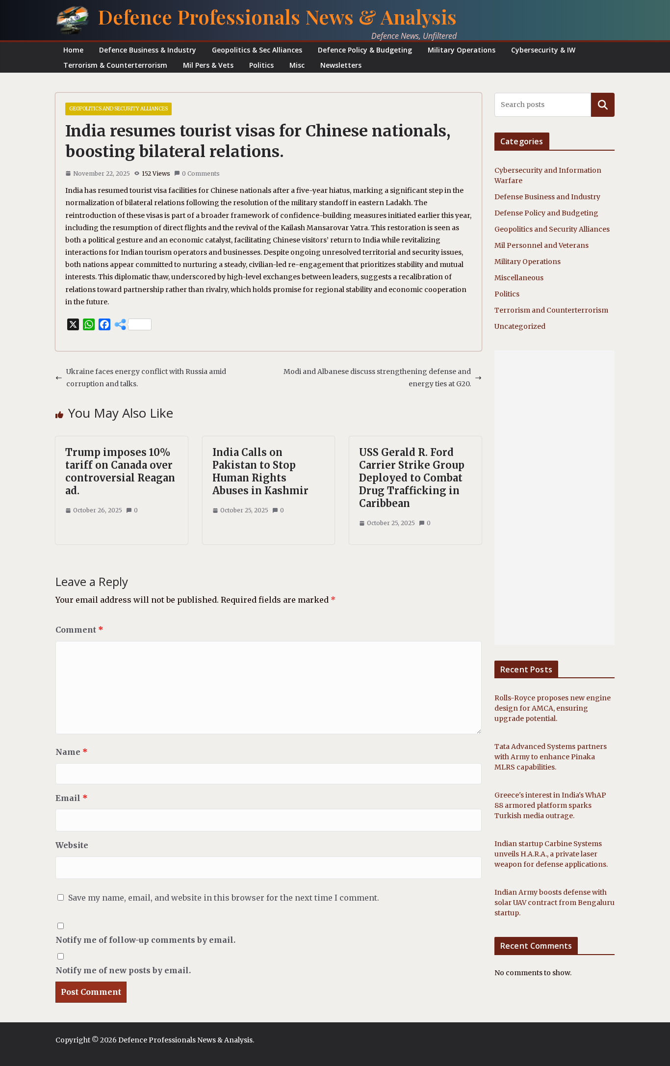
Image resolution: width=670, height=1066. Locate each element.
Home (73, 50)
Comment (79, 630)
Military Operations (461, 50)
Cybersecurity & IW (543, 50)
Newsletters (340, 65)
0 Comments (201, 173)
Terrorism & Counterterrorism (115, 65)
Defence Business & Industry (147, 50)
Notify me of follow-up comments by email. (145, 940)
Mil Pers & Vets (208, 65)
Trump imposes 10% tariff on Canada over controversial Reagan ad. (120, 471)
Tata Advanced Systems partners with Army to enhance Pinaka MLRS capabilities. (550, 757)
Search (603, 104)
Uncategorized (519, 326)
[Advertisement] (554, 497)
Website (71, 845)
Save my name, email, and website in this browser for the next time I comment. (223, 898)
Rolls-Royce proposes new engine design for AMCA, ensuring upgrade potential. (552, 708)
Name (71, 752)
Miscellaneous (518, 277)
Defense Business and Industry (547, 196)
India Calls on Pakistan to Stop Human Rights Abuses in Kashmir (260, 471)
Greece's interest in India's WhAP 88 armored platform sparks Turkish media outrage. (550, 805)
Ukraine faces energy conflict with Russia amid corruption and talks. (146, 377)
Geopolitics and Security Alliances (118, 109)
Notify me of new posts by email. (123, 970)
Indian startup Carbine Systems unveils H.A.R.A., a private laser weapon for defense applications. (551, 854)
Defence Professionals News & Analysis (277, 16)
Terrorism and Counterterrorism (551, 310)
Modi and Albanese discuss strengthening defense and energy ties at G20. (377, 377)
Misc (297, 65)
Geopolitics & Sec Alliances (257, 50)
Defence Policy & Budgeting (365, 50)
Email (71, 798)
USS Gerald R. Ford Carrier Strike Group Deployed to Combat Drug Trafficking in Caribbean (411, 477)
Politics (261, 65)
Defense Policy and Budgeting (546, 213)
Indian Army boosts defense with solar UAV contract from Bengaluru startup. (554, 902)
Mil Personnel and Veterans (541, 245)
